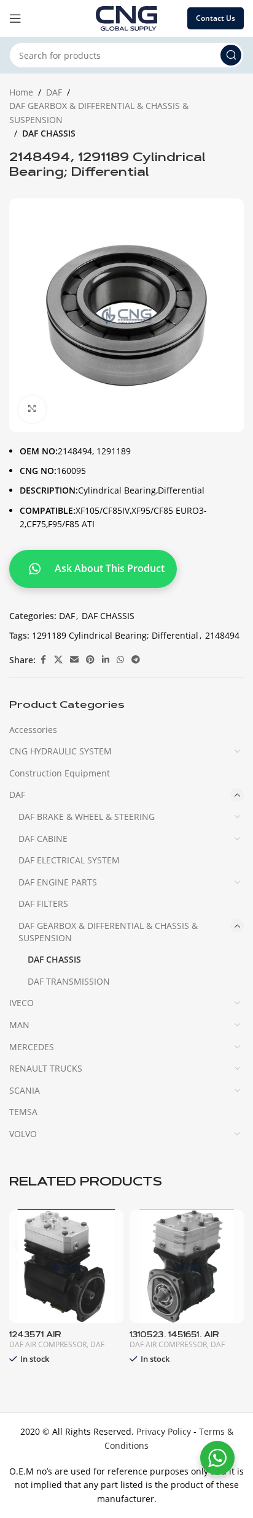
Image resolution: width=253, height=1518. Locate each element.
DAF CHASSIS (49, 133)
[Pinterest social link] (90, 660)
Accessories (33, 729)
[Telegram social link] (136, 660)
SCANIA (24, 1090)
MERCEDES (31, 1047)
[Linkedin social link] (105, 660)
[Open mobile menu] (15, 18)
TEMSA (23, 1112)
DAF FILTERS (43, 903)
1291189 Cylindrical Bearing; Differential (115, 635)
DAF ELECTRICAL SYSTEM (69, 860)
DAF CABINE (43, 838)
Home (21, 92)
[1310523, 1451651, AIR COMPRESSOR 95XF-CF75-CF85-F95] (187, 1266)
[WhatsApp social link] (120, 660)
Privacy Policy (163, 1431)
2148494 (222, 635)
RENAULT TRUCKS (45, 1068)
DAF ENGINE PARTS (57, 882)
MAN (19, 1025)
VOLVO (23, 1134)
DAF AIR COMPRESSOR (48, 1344)
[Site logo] (126, 17)
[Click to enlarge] (32, 409)
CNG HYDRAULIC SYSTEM (60, 751)
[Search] (230, 55)
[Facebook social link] (43, 660)
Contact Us (215, 18)
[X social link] (58, 660)
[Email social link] (74, 660)
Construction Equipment (59, 773)
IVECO (21, 1003)
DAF (54, 92)
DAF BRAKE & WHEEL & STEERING (86, 816)
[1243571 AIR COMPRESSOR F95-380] (66, 1266)
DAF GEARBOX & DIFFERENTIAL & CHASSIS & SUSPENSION (99, 112)
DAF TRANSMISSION (69, 981)
